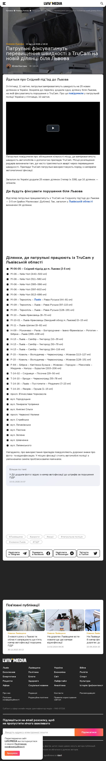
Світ (56, 676)
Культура (85, 680)
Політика (33, 672)
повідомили (76, 93)
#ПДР (36, 542)
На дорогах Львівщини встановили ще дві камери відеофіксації (63, 639)
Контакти (58, 693)
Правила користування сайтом (65, 698)
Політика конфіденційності (11, 698)
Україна (58, 667)
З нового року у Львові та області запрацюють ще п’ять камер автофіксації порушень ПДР (25, 641)
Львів (37, 299)
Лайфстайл (60, 680)
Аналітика (59, 685)
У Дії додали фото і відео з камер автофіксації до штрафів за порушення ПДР (51, 476)
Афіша (6, 685)
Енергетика (9, 676)
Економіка (59, 672)
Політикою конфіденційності (16, 745)
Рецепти (8, 680)
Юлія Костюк (19, 66)
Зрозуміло (12, 753)
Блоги (31, 676)
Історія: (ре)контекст (91, 685)
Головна (9, 11)
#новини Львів (17, 542)
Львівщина (34, 667)
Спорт (83, 676)
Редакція (32, 693)
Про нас (6, 693)
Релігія (84, 672)
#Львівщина (16, 536)
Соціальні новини (38, 685)
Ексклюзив (9, 672)
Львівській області (81, 201)
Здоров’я (33, 680)
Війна (83, 667)
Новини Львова (22, 11)
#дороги (34, 536)
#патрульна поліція (72, 536)
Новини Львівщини (17, 633)
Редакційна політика (38, 697)
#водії (50, 536)
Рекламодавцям (87, 693)
